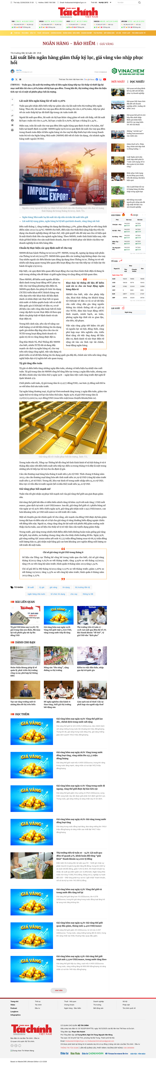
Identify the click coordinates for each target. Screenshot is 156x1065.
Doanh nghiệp (86, 33)
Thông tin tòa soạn (69, 1048)
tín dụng (66, 587)
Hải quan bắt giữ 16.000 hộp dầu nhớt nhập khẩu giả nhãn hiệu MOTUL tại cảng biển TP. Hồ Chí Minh (136, 120)
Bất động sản (109, 33)
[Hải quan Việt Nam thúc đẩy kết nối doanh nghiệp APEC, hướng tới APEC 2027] (117, 105)
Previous (142, 215)
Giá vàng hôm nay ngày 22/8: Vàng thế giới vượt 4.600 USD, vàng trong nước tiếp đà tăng (58, 630)
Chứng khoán (56, 33)
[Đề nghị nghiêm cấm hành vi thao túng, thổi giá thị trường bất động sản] (59, 690)
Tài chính (25, 33)
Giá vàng (107, 44)
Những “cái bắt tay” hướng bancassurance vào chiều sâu (135, 133)
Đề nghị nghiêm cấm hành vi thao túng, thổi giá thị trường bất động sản (57, 704)
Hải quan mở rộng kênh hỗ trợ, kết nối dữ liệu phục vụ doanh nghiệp (136, 90)
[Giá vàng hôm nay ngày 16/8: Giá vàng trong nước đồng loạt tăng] (32, 832)
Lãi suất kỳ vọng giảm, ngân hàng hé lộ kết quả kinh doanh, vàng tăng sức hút (61, 221)
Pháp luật (126, 33)
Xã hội (118, 33)
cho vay (73, 594)
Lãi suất (115, 308)
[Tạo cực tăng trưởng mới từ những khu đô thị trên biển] (25, 690)
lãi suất (31, 587)
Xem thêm (58, 990)
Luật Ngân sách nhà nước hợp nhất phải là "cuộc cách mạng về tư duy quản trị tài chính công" (135, 162)
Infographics (16, 1015)
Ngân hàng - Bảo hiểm (71, 33)
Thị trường (98, 33)
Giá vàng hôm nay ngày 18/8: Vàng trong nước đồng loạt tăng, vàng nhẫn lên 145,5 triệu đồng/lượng (79, 755)
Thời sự (17, 33)
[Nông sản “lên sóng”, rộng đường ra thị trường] (59, 655)
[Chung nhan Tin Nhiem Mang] (22, 1050)
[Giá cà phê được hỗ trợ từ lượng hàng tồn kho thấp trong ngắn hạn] (117, 190)
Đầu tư (33, 33)
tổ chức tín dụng (58, 594)
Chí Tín (18, 70)
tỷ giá (41, 587)
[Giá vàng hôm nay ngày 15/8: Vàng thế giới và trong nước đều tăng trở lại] (32, 902)
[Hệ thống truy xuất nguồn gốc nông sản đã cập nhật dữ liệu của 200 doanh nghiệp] (117, 203)
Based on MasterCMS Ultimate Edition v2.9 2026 (29, 1061)
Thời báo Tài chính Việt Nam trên (71, 79)
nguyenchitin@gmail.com (24, 72)
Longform (14, 1012)
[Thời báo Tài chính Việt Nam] (78, 12)
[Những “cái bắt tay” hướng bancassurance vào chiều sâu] (117, 135)
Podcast (14, 1008)
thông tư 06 (88, 594)
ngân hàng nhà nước (36, 594)
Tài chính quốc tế (138, 33)
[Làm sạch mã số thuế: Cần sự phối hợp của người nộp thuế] (92, 690)
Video (13, 1005)
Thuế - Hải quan (43, 33)
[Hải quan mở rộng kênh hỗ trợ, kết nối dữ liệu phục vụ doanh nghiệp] (117, 92)
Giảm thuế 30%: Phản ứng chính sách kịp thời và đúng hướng (136, 146)
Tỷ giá (114, 261)
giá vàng (53, 587)
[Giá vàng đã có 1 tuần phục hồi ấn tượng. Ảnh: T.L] (63, 452)
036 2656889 (129, 1048)
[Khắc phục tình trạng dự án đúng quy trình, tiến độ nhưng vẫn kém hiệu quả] (117, 177)
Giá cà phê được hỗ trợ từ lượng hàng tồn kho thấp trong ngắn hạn (135, 189)
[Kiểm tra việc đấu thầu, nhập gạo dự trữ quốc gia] (92, 655)
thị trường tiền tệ (82, 587)
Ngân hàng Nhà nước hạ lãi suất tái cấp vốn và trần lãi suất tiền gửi (55, 217)
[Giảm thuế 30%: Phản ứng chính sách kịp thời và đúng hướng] (117, 148)
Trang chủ (14, 1001)
